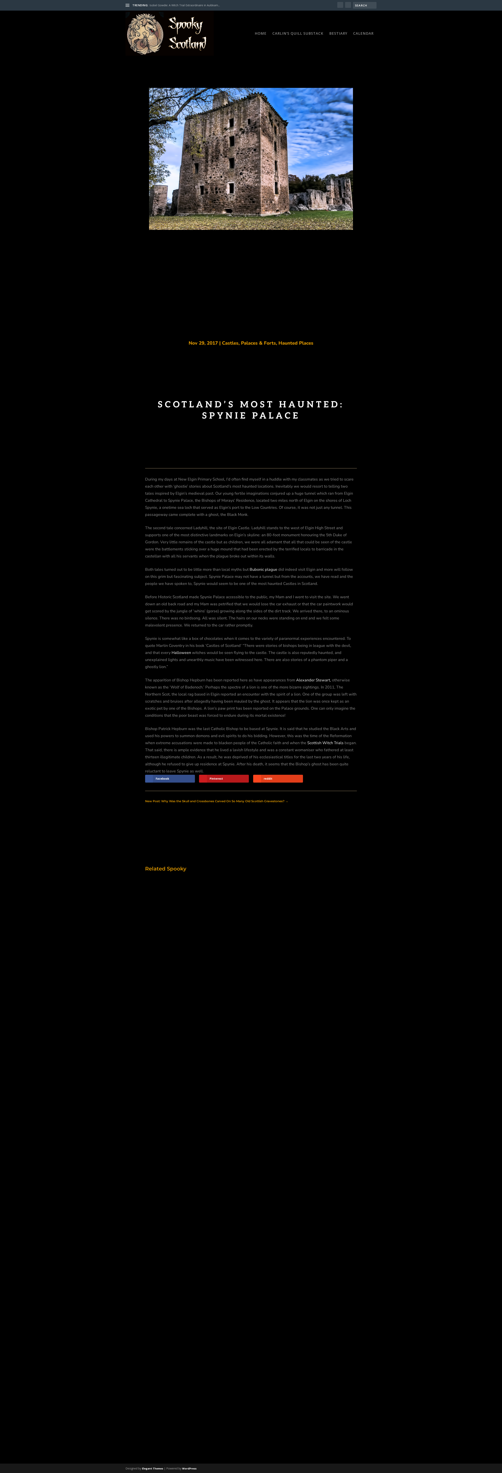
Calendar (363, 34)
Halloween (181, 652)
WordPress (189, 1468)
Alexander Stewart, (313, 680)
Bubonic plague (263, 569)
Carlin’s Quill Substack (297, 34)
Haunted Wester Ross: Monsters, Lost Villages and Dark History (220, 1054)
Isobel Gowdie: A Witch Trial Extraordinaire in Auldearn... (184, 5)
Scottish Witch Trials (325, 743)
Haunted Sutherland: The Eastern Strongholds (202, 1403)
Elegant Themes (152, 1468)
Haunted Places (295, 343)
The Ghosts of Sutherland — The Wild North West (204, 1209)
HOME (260, 34)
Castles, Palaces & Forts (249, 343)
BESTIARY (338, 34)
